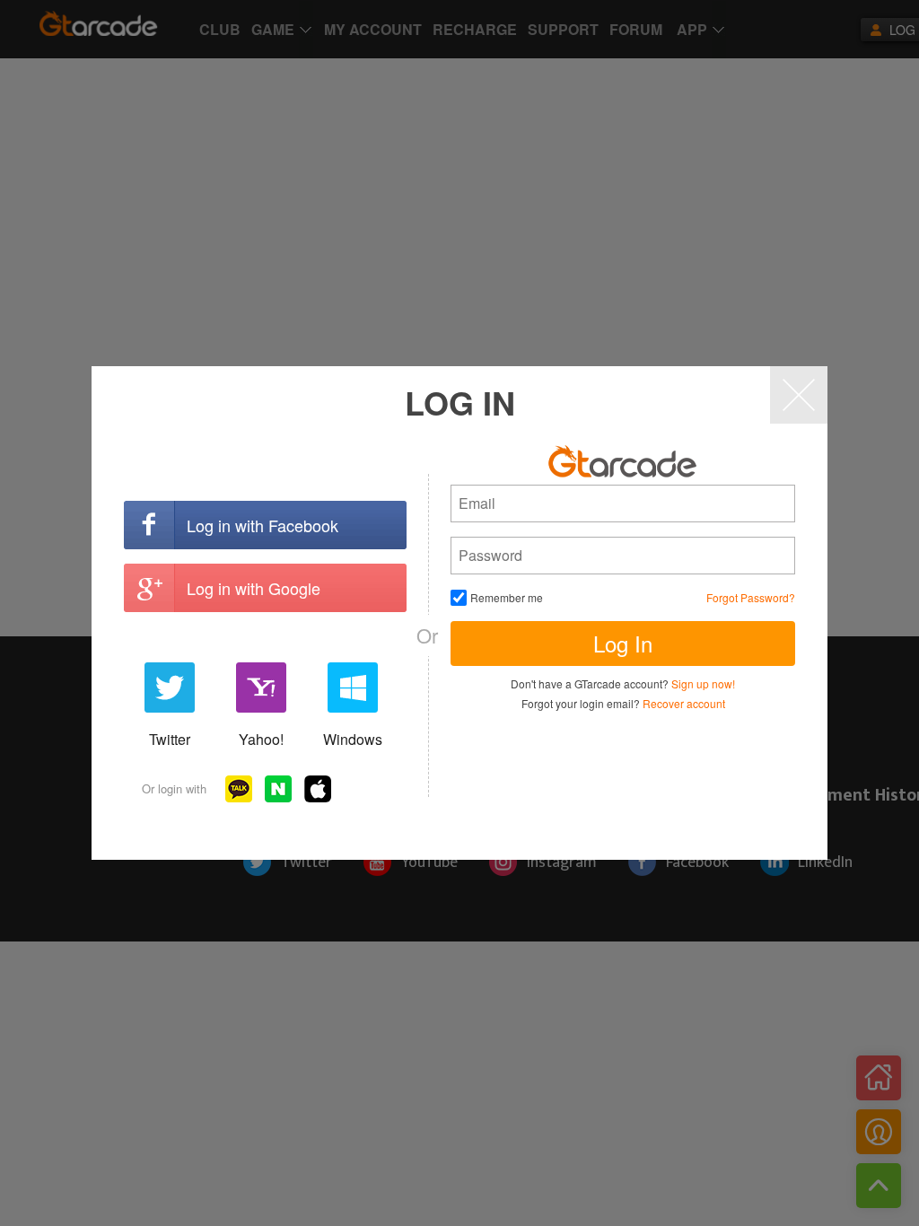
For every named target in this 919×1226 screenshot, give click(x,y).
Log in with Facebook (262, 525)
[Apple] (317, 788)
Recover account (684, 703)
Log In (622, 643)
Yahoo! (261, 739)
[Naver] (278, 788)
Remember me (506, 597)
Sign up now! (703, 683)
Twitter (169, 739)
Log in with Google (253, 588)
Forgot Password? (750, 597)
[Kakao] (238, 788)
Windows (352, 739)
